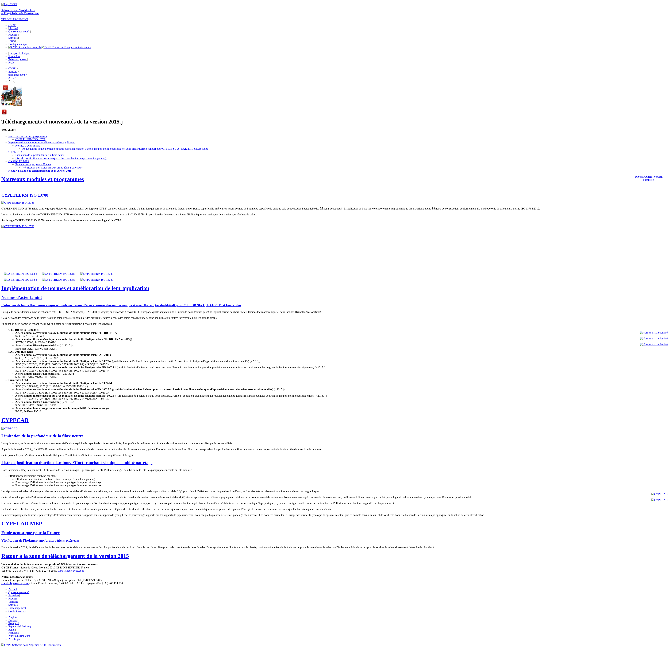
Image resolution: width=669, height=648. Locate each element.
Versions (13, 601)
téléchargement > (18, 74)
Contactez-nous (82, 47)
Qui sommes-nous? (18, 31)
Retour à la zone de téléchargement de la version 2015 (65, 556)
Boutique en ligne (18, 44)
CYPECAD (15, 151)
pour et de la (20, 12)
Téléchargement (17, 607)
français (12, 71)
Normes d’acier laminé (27, 145)
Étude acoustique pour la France (33, 164)
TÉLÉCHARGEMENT (14, 19)
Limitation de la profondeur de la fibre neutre (40, 154)
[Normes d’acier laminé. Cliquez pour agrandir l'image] (654, 332)
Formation (14, 56)
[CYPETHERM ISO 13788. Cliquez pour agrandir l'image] (17, 202)
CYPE (12, 25)
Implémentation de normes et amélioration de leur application (41, 142)
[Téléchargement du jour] (4, 113)
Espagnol (13, 623)
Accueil (13, 28)
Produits (12, 34)
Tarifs (11, 40)
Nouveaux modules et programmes (27, 136)
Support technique (20, 53)
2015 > (12, 77)
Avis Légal (14, 639)
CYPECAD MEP (18, 161)
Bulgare (12, 620)
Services (13, 37)
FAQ (11, 62)
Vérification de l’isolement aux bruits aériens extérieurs (52, 167)
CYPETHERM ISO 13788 (30, 139)
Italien (11, 629)
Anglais (12, 617)
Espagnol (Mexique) (19, 626)
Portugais (13, 632)
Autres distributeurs (19, 635)
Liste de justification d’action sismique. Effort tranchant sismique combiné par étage (61, 158)
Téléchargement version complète (648, 178)
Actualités (13, 595)
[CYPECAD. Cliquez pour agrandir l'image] (9, 428)
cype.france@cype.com (71, 570)
